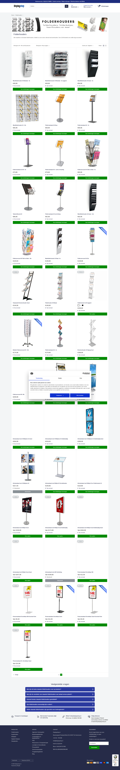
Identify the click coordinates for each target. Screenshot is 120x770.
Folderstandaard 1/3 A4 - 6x (19, 169)
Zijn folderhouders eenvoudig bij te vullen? (39, 704)
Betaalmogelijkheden (37, 734)
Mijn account (87, 7)
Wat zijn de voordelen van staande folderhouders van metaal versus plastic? (49, 694)
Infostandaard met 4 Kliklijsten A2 (21, 483)
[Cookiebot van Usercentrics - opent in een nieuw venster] (84, 374)
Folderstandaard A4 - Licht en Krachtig (54, 169)
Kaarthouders (24, 10)
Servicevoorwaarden (37, 749)
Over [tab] (81, 378)
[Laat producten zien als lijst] (105, 45)
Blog (33, 754)
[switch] (115, 765)
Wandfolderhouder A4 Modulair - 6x (21, 80)
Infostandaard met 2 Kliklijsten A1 (86, 394)
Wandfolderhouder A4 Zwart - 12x (86, 214)
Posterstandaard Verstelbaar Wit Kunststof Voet (24, 616)
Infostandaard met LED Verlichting (53, 572)
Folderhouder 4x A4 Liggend (84, 302)
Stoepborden (58, 10)
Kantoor (39, 10)
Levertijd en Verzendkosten (39, 745)
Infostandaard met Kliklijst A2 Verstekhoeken (56, 483)
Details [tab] (60, 378)
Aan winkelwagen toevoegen (28, 89)
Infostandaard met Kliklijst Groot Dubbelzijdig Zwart (90, 527)
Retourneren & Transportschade (40, 742)
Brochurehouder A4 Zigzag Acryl (85, 350)
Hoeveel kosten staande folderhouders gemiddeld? (42, 699)
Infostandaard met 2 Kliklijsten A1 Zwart (22, 438)
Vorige (16, 674)
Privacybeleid (35, 747)
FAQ (33, 740)
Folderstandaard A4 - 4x (51, 350)
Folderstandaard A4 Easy (51, 125)
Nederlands (14, 760)
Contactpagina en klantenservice (36, 737)
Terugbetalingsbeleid (37, 751)
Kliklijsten (32, 10)
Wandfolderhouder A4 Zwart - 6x (85, 80)
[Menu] (118, 755)
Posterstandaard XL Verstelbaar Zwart (22, 661)
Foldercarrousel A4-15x (83, 258)
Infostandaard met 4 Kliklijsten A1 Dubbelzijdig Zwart (90, 438)
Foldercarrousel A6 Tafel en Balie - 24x (22, 258)
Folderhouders (15, 10)
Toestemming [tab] (39, 378)
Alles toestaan (79, 395)
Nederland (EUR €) (26, 760)
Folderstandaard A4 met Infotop (53, 214)
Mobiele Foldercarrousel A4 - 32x (21, 350)
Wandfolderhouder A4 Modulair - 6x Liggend (56, 80)
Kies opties (92, 314)
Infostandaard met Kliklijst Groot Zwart (22, 572)
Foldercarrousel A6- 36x (18, 394)
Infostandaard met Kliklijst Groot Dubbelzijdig (56, 527)
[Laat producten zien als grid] (103, 45)
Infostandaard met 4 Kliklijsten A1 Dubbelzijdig (56, 438)
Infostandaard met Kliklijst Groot (21, 527)
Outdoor (65, 10)
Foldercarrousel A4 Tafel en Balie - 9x (87, 169)
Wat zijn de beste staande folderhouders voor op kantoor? (44, 689)
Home (12, 15)
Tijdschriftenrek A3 (17, 214)
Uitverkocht (27, 491)
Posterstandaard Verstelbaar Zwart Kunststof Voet (90, 616)
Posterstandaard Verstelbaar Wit (85, 572)
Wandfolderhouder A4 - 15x (19, 125)
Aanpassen (59, 395)
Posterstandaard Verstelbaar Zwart (53, 616)
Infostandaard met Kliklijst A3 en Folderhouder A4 (90, 483)
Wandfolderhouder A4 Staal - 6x (52, 258)
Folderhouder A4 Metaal (51, 302)
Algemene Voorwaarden (38, 732)
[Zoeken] (66, 6)
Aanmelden (94, 747)
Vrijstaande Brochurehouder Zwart (21, 302)
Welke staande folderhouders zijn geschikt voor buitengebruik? (45, 709)
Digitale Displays (48, 10)
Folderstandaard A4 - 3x (83, 125)
